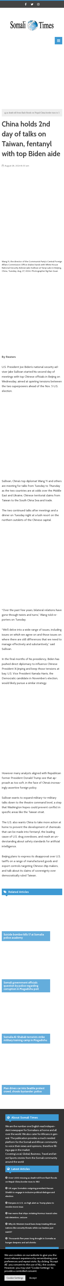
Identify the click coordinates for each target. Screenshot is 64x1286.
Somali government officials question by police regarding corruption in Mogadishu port (21, 986)
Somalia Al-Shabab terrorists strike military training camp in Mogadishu (25, 1038)
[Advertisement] (32, 76)
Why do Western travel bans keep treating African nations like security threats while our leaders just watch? (30, 1228)
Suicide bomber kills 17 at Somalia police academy (24, 936)
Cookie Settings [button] (15, 1277)
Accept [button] (33, 1277)
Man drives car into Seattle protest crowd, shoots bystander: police (24, 1090)
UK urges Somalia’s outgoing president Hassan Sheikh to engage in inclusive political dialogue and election (30, 1192)
